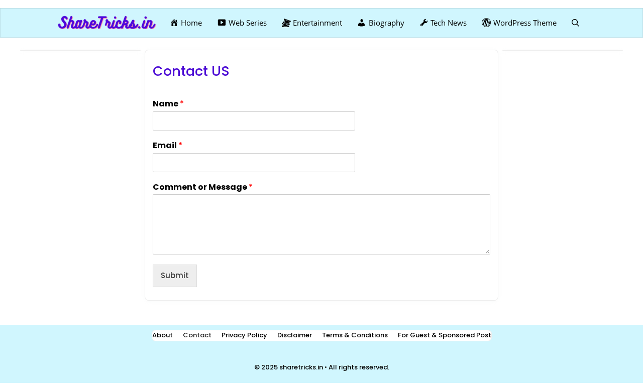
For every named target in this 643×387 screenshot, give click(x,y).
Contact (197, 335)
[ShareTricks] (107, 22)
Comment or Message (203, 187)
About (162, 335)
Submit (175, 275)
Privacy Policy (244, 335)
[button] (575, 22)
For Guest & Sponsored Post (444, 335)
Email (167, 146)
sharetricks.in (301, 367)
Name (168, 104)
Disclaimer (294, 335)
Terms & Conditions (355, 335)
